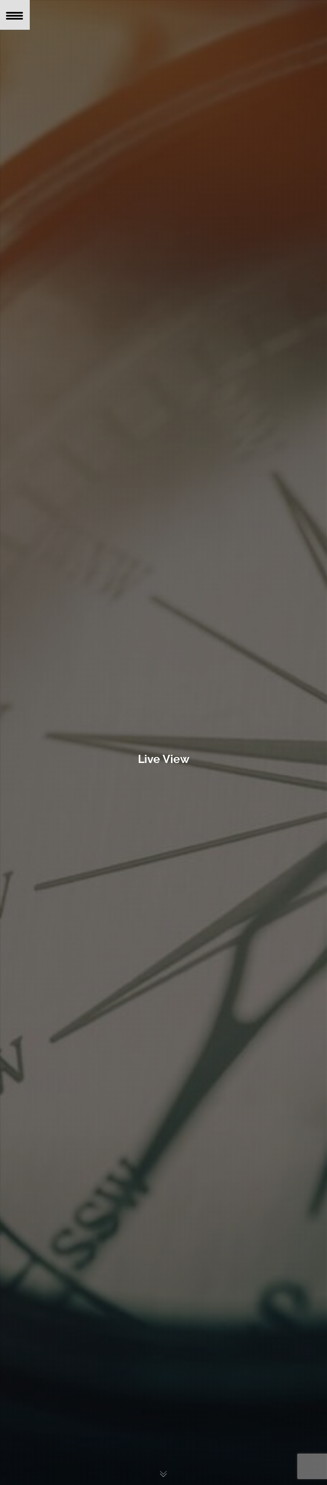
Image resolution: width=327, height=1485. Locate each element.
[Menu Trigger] (15, 15)
